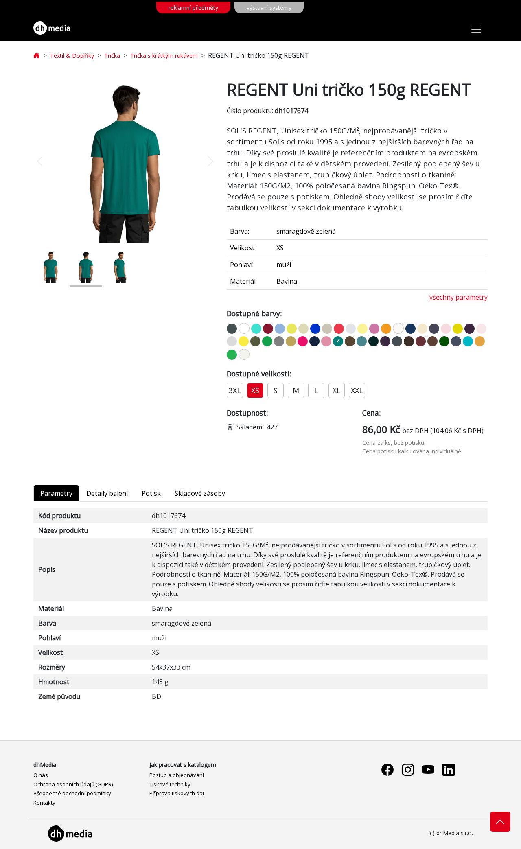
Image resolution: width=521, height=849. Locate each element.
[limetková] (458, 329)
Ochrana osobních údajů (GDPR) (73, 784)
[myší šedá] (434, 329)
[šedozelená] (303, 329)
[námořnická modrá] (410, 329)
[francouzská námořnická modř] (314, 341)
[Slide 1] (51, 267)
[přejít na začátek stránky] (500, 822)
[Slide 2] (86, 267)
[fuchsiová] (303, 341)
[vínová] (421, 341)
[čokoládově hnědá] (409, 341)
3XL (235, 390)
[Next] (203, 161)
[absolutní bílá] (244, 354)
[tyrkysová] (256, 329)
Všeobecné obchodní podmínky (72, 793)
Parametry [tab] (56, 493)
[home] (36, 55)
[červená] (339, 329)
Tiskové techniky (169, 784)
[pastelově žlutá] (362, 329)
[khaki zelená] (255, 341)
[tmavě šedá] (397, 341)
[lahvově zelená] (444, 341)
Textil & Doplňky (72, 55)
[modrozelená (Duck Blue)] (362, 341)
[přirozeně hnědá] (350, 341)
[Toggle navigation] (476, 29)
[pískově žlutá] (292, 329)
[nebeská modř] (280, 329)
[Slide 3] (121, 267)
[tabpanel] (260, 606)
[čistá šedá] (351, 329)
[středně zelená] (267, 341)
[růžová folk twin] (326, 341)
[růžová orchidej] (374, 329)
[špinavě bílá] (398, 328)
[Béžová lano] (327, 329)
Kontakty (44, 802)
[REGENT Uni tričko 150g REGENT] (125, 161)
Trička (112, 55)
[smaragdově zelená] (338, 341)
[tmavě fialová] (385, 341)
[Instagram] (408, 769)
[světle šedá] (232, 341)
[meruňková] (480, 341)
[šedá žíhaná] (279, 341)
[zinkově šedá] (232, 329)
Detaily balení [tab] (107, 493)
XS (255, 390)
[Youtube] (428, 769)
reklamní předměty (193, 7)
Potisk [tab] (151, 493)
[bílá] (244, 328)
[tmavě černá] (373, 341)
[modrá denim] (456, 341)
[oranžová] (386, 329)
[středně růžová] (446, 329)
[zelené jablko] (232, 355)
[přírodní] (422, 329)
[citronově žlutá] (244, 341)
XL (337, 390)
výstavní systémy (269, 7)
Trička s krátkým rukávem (164, 55)
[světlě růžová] (481, 329)
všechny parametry (458, 297)
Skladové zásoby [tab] (200, 493)
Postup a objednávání (176, 775)
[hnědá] (432, 341)
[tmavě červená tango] (268, 329)
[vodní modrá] (468, 341)
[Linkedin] (448, 769)
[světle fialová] (469, 329)
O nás (40, 775)
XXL (357, 390)
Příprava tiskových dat (176, 793)
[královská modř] (315, 329)
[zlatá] (291, 341)
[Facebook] (387, 769)
